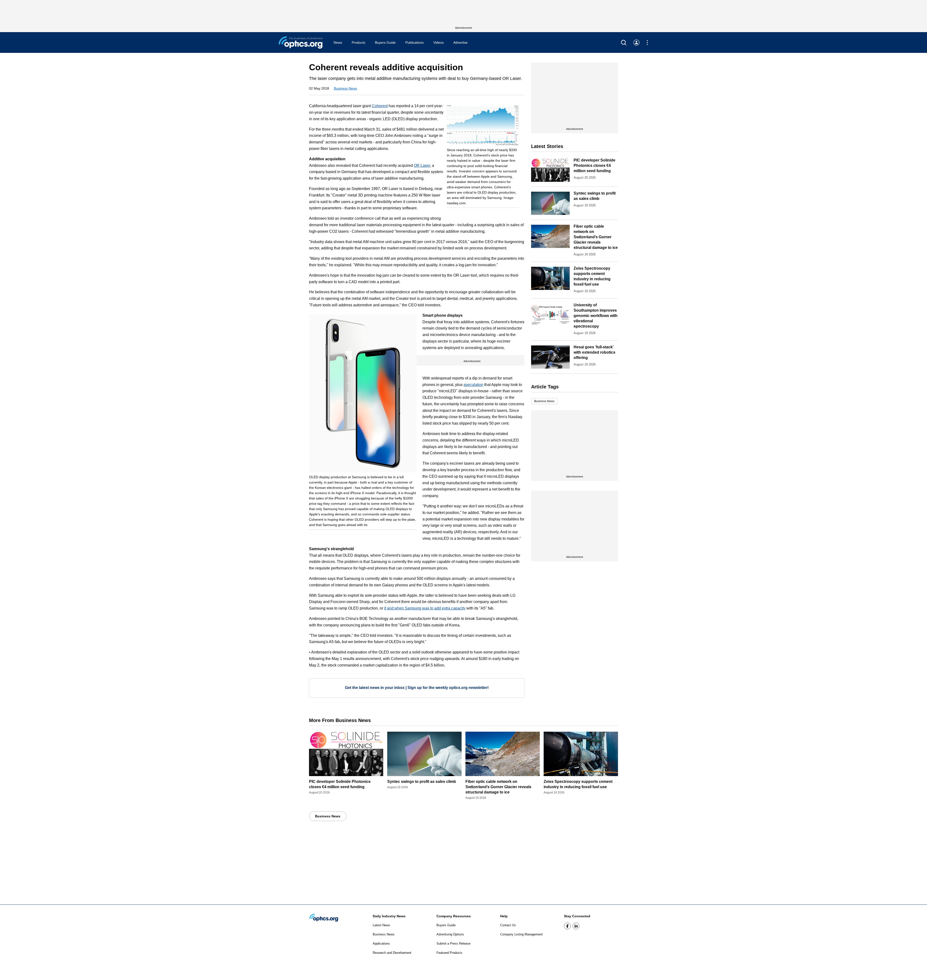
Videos (438, 42)
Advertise (460, 42)
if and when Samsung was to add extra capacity (424, 608)
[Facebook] (567, 926)
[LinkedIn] (576, 926)
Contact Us (508, 925)
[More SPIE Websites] (647, 42)
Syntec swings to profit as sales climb (421, 781)
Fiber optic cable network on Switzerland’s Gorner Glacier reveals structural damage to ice (596, 237)
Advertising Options (450, 934)
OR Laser (422, 165)
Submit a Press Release (453, 943)
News (338, 42)
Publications (414, 42)
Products (358, 42)
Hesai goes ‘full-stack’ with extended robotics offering (594, 352)
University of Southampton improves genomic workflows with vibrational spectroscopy (596, 315)
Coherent (380, 106)
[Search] (623, 42)
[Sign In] (636, 42)
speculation (473, 385)
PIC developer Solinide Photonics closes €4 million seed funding (594, 165)
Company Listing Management (521, 934)
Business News (345, 88)
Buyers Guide (385, 42)
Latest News (381, 925)
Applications (381, 943)
